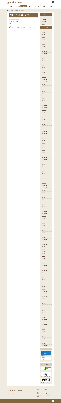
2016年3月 (43, 312)
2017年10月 (44, 270)
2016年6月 (43, 305)
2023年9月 (43, 112)
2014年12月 (44, 345)
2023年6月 (43, 119)
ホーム (10, 6)
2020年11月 (44, 185)
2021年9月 (43, 164)
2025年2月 (43, 72)
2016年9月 (43, 298)
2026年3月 (43, 41)
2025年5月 (43, 65)
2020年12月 (44, 183)
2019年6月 (43, 225)
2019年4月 (43, 230)
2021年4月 (43, 176)
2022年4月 (43, 147)
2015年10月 (44, 324)
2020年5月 (43, 199)
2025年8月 (43, 58)
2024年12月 (44, 77)
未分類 (43, 24)
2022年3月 (43, 150)
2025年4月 (43, 67)
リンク (47, 392)
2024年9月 (43, 84)
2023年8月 (43, 114)
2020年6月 (43, 197)
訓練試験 (43, 6)
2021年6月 (43, 171)
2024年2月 (43, 100)
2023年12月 (44, 105)
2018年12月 (44, 239)
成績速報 (23, 6)
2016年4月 (43, 310)
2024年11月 (44, 79)
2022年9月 (43, 138)
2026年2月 (43, 44)
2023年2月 (43, 126)
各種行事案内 (17, 6)
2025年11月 (44, 51)
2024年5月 (43, 93)
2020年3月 (43, 204)
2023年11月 (44, 107)
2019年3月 (43, 232)
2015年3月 (43, 338)
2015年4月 (43, 336)
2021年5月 (43, 173)
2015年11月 (44, 322)
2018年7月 (43, 251)
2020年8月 (43, 192)
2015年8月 (43, 329)
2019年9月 (43, 218)
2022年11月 (44, 133)
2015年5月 (43, 333)
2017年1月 (43, 289)
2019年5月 (43, 227)
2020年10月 (44, 187)
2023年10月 (44, 110)
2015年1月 (43, 343)
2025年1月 (43, 74)
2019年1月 (43, 237)
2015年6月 (43, 331)
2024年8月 (43, 86)
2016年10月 (44, 296)
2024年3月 (43, 98)
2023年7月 (43, 117)
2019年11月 (44, 213)
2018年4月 (43, 256)
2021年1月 (43, 180)
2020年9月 (43, 190)
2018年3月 (43, 258)
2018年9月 (43, 246)
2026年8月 (43, 30)
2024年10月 (44, 81)
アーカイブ (50, 6)
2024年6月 (43, 91)
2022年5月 (43, 145)
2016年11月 (44, 293)
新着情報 (43, 21)
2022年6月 (43, 143)
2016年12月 (44, 291)
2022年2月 (43, 152)
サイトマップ (48, 395)
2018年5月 (43, 253)
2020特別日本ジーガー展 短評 (14, 19)
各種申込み (30, 6)
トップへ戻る (53, 401)
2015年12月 (44, 319)
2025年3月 (43, 70)
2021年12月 (44, 157)
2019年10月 (44, 216)
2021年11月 (44, 159)
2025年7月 (43, 60)
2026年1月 (43, 46)
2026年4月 (43, 39)
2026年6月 (43, 34)
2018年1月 (43, 263)
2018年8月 (43, 249)
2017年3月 (43, 284)
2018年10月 (44, 244)
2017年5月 (43, 279)
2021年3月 (43, 178)
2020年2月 (43, 206)
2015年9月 (43, 326)
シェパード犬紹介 (37, 6)
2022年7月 (43, 140)
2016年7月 (43, 303)
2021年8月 (43, 166)
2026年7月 (43, 32)
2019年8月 (43, 220)
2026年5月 (43, 37)
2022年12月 (44, 131)
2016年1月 (43, 317)
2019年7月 (43, 223)
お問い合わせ (48, 393)
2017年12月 (44, 265)
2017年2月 (43, 286)
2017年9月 (43, 272)
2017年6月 (43, 277)
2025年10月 (44, 53)
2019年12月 (44, 211)
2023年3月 (43, 124)
